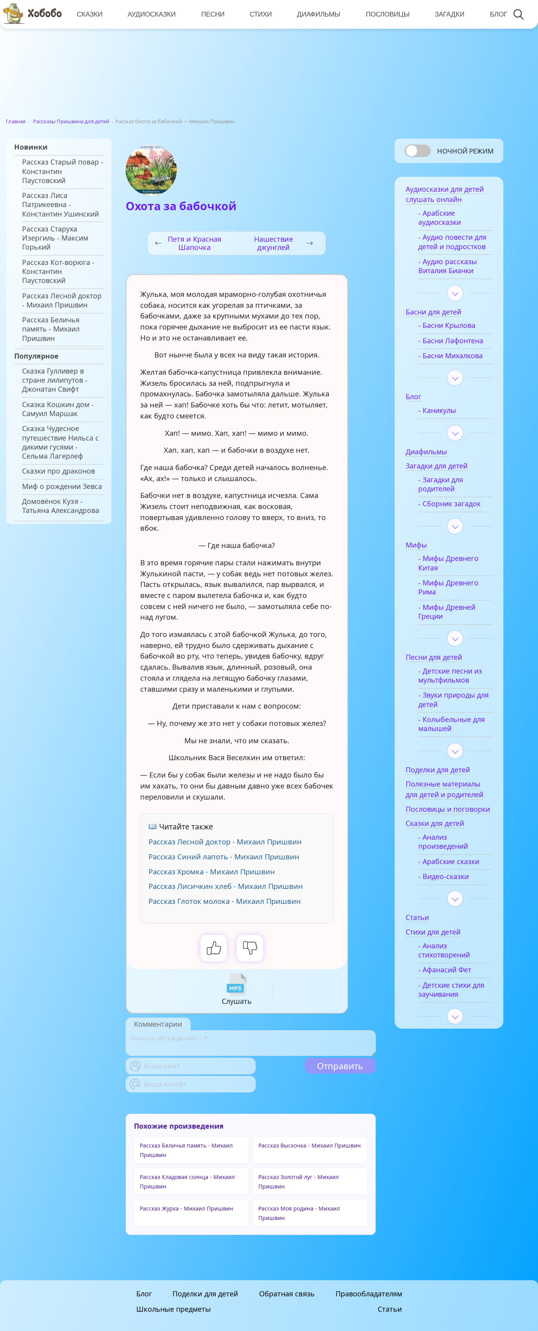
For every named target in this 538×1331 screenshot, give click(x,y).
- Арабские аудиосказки (439, 218)
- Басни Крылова (446, 325)
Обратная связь (287, 1293)
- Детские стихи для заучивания (451, 990)
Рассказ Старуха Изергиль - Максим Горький (55, 238)
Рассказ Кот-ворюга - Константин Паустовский (58, 271)
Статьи (390, 1309)
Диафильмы (318, 14)
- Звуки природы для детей (453, 699)
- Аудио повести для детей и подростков (452, 242)
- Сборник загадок (449, 503)
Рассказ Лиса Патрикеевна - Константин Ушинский (60, 204)
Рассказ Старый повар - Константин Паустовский (62, 171)
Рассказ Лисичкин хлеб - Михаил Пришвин (225, 886)
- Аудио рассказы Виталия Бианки (447, 266)
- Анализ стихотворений (444, 950)
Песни (212, 14)
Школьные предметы (173, 1309)
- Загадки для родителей (440, 484)
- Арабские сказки (448, 861)
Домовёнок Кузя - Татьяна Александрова (60, 506)
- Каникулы (437, 410)
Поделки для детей (205, 1293)
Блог (498, 14)
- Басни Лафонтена (450, 340)
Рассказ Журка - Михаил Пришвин (186, 1208)
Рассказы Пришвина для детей (71, 121)
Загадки (449, 14)
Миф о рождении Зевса (62, 486)
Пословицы (388, 14)
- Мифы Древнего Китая (448, 563)
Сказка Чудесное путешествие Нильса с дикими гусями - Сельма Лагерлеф (60, 442)
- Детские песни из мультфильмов (450, 675)
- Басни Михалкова (450, 355)
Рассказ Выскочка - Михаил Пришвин (309, 1145)
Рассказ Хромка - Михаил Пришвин (211, 871)
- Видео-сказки (443, 876)
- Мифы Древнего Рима (448, 587)
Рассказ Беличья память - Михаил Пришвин (51, 328)
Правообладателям (369, 1293)
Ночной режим (465, 150)
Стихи (261, 14)
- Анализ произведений (443, 842)
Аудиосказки (152, 14)
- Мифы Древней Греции (446, 612)
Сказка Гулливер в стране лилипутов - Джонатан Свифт (54, 380)
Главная (16, 121)
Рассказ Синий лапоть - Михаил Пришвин (223, 856)
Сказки (89, 14)
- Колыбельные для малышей (451, 724)
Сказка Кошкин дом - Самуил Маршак (58, 409)
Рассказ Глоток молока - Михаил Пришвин (224, 901)
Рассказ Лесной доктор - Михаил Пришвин (62, 300)
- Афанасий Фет (444, 969)
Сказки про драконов (58, 471)
